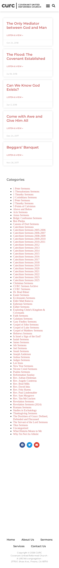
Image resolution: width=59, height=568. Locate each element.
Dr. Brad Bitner (21, 292)
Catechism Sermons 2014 (26, 250)
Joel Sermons (20, 348)
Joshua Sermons (21, 357)
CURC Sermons (21, 289)
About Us (27, 539)
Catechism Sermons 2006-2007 (29, 233)
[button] (48, 6)
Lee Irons (18, 363)
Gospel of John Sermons (26, 324)
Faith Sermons (20, 315)
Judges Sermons (21, 360)
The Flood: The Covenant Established (26, 56)
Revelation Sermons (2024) (27, 404)
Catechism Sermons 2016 (26, 256)
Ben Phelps (19, 221)
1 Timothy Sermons (23, 194)
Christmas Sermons (23, 283)
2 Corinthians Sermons (25, 197)
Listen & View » (15, 35)
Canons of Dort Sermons (26, 224)
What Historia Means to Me (27, 431)
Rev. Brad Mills (21, 383)
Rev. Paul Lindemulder (25, 392)
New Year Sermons (23, 366)
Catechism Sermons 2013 (26, 247)
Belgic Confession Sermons (27, 218)
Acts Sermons (20, 212)
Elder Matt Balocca (23, 301)
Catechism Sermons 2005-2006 (29, 230)
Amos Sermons (21, 215)
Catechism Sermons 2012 (26, 244)
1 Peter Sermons (21, 188)
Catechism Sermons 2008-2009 (29, 235)
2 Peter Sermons (21, 200)
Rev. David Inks (21, 386)
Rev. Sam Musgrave (23, 395)
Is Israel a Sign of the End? (27, 336)
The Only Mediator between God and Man (27, 25)
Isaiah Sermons (21, 339)
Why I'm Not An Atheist (25, 434)
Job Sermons (19, 345)
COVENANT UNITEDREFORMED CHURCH (29, 5)
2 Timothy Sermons (23, 203)
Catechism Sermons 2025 (26, 280)
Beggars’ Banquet (23, 147)
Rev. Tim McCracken (24, 398)
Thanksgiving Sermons (25, 413)
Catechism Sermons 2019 (26, 265)
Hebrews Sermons (22, 333)
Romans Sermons (22, 407)
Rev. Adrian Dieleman (24, 377)
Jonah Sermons (21, 351)
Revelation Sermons (23, 401)
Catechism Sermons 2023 (26, 277)
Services (18, 546)
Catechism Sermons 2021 (26, 271)
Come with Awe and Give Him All (24, 118)
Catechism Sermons (23, 227)
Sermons (46, 539)
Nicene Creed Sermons (25, 369)
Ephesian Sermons (22, 303)
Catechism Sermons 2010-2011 (29, 241)
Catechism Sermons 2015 (26, 253)
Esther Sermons (21, 306)
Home (11, 539)
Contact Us (38, 546)
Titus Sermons (20, 425)
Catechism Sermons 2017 (26, 259)
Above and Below (22, 209)
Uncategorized (20, 428)
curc (8, 5)
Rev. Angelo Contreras (25, 380)
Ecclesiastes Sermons (24, 298)
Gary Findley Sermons (25, 321)
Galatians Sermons (22, 318)
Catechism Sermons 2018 (26, 262)
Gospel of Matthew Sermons (28, 330)
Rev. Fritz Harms (22, 389)
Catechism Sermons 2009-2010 (29, 238)
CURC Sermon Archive (25, 286)
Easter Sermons (21, 295)
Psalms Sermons (21, 372)
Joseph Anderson (22, 354)
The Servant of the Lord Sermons (30, 422)
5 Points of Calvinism (24, 206)
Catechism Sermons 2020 (26, 268)
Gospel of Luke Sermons (26, 327)
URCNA (23, 558)
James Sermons (21, 342)
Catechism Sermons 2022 (26, 274)
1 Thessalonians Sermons (26, 191)
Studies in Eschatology (25, 410)
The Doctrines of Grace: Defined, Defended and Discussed (30, 418)
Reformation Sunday (24, 374)
